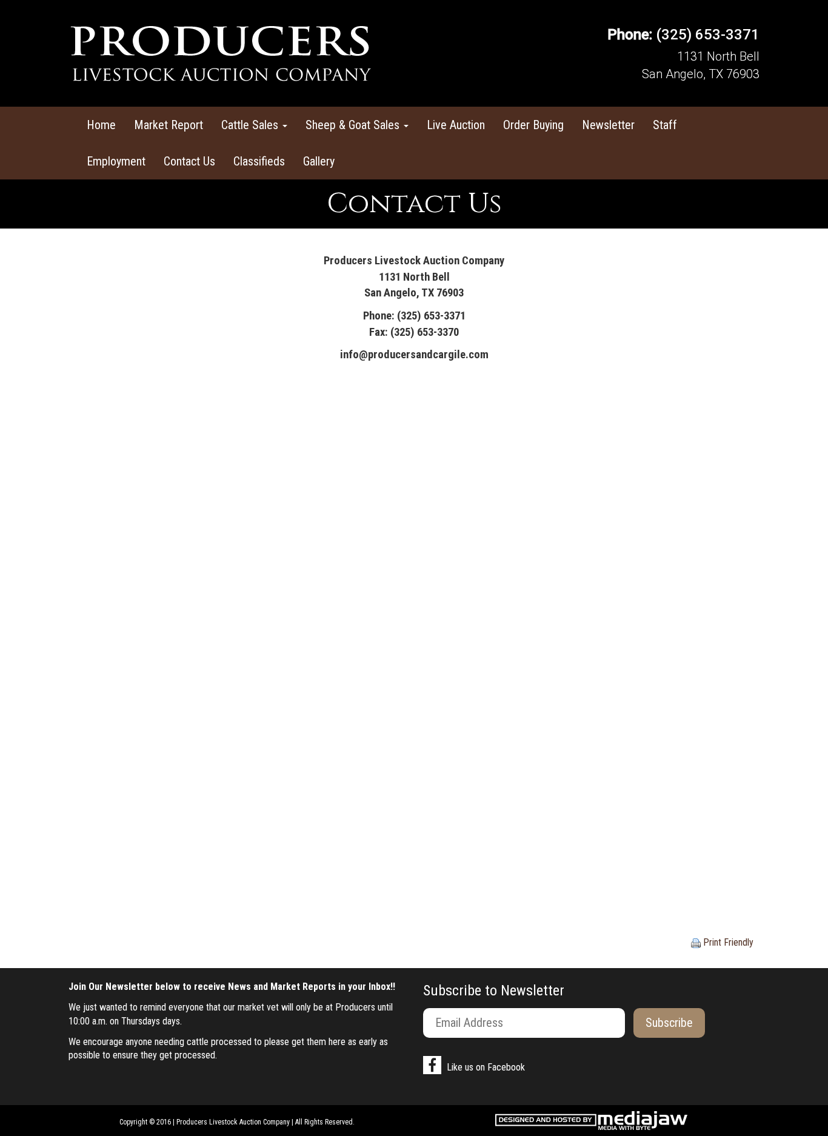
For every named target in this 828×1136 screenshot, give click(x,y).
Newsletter (608, 125)
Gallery (319, 161)
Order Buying (533, 125)
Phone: (629, 34)
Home (101, 125)
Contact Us (189, 161)
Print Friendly (727, 942)
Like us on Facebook (484, 1067)
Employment (116, 161)
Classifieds (259, 161)
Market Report (168, 125)
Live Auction (456, 125)
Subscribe (669, 1022)
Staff (665, 125)
